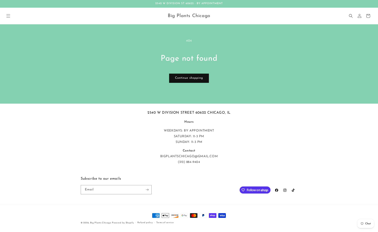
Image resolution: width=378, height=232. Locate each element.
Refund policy (145, 223)
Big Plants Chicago (100, 223)
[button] (8, 16)
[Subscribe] (147, 189)
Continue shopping (189, 78)
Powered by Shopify (123, 223)
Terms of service (165, 223)
